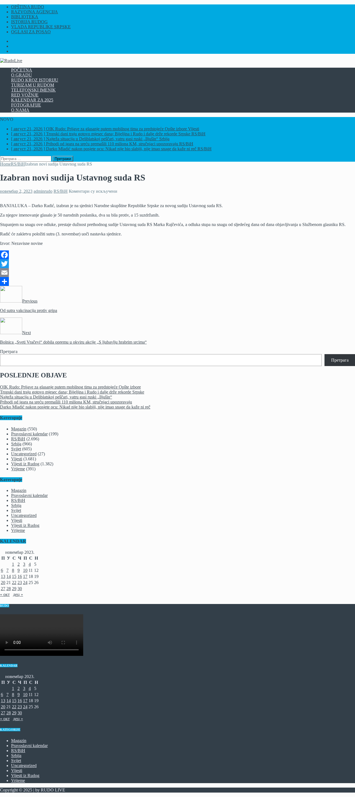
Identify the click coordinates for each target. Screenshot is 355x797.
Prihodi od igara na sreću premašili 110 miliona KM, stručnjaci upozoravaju (66, 402)
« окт (5, 594)
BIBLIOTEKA (24, 16)
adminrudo (43, 191)
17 (25, 576)
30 (19, 588)
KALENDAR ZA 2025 (32, 100)
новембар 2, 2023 (16, 191)
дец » (18, 594)
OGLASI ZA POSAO (31, 31)
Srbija (16, 443)
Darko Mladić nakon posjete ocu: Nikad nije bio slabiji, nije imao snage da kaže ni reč (75, 407)
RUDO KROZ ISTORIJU (34, 80)
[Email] (177, 272)
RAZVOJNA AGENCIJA (34, 11)
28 (8, 588)
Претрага (8, 351)
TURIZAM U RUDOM (32, 85)
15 (14, 576)
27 (3, 588)
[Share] (177, 281)
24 (25, 582)
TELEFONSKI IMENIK (33, 90)
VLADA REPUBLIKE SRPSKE (41, 26)
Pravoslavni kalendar (29, 434)
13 (3, 576)
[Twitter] (177, 263)
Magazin (18, 429)
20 (3, 582)
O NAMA (20, 110)
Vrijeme (18, 468)
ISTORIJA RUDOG (29, 21)
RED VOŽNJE (25, 95)
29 (14, 588)
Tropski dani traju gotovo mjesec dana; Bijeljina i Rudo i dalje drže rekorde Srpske (72, 392)
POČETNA (21, 70)
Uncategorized (24, 453)
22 (14, 582)
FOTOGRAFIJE (26, 105)
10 (25, 570)
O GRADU (21, 75)
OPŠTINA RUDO (27, 6)
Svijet (16, 448)
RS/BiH (61, 191)
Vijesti (16, 458)
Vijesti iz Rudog (25, 463)
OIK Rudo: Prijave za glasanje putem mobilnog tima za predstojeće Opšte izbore (70, 387)
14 (8, 576)
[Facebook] (177, 254)
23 (19, 582)
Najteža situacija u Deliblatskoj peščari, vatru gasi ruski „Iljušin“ (56, 397)
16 (19, 576)
